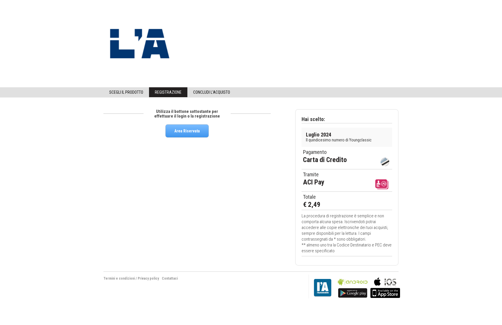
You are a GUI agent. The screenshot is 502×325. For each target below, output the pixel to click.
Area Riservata (187, 131)
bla (352, 287)
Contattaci (170, 278)
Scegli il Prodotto (126, 92)
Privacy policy (148, 278)
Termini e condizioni (119, 278)
